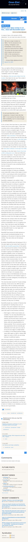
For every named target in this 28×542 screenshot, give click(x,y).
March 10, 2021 (8, 62)
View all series (5, 492)
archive (14, 12)
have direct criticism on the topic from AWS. (15, 148)
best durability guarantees (12, 246)
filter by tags (6, 12)
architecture (19, 413)
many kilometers (11, 135)
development (14, 427)
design (18, 427)
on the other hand (21, 139)
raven (8, 413)
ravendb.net (13, 413)
